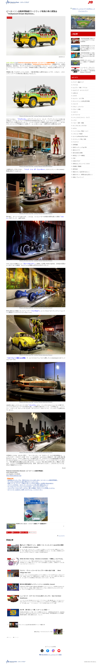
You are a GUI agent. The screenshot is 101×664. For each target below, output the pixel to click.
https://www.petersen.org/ (13, 475)
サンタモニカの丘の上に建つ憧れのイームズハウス (23, 482)
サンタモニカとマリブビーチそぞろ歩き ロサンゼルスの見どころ (28, 486)
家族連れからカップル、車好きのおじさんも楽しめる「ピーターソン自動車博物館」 (33, 480)
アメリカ (9, 532)
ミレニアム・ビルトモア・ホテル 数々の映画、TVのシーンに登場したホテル (31, 488)
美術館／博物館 (25, 532)
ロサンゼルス (16, 532)
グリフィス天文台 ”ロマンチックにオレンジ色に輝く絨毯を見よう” (28, 485)
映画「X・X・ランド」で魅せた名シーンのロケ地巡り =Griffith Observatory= (31, 483)
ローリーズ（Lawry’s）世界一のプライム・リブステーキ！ (25, 490)
